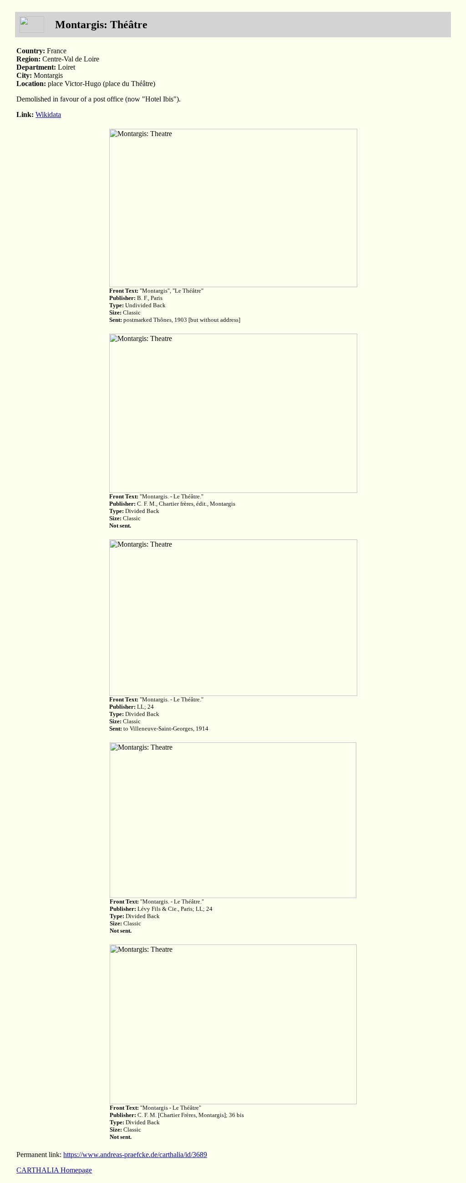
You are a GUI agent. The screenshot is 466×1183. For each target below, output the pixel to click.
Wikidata (48, 114)
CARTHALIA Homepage (54, 1170)
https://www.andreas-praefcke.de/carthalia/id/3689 (135, 1154)
